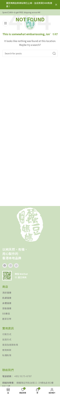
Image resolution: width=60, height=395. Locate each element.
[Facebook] (4, 265)
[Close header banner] (56, 4)
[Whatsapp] (16, 265)
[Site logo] (30, 22)
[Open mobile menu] (5, 23)
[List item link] (30, 292)
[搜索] (54, 53)
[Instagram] (10, 265)
